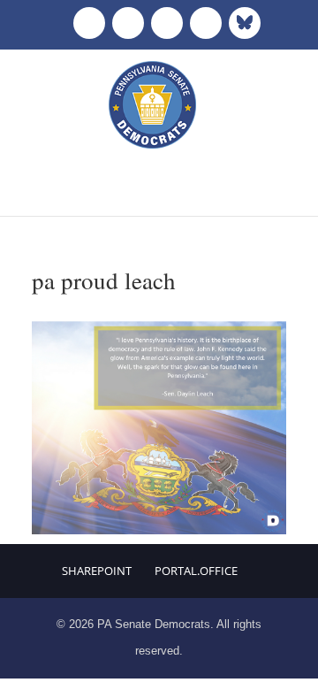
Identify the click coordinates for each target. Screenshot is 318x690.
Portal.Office (196, 571)
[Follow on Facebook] (89, 23)
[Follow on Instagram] (167, 23)
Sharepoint (97, 571)
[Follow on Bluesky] (245, 23)
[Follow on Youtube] (206, 23)
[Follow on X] (128, 23)
